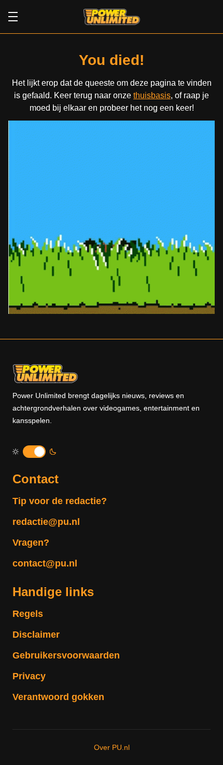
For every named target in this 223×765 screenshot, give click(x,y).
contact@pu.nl (44, 563)
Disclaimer (36, 634)
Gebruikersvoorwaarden (66, 655)
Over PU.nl (112, 747)
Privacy (29, 676)
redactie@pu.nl (46, 522)
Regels (27, 614)
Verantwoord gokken (58, 697)
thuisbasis (152, 95)
